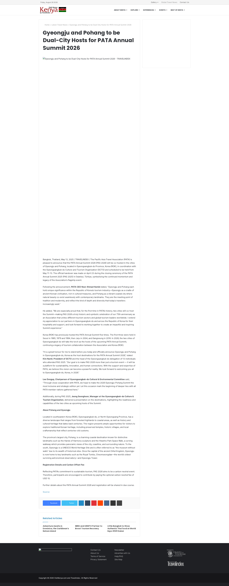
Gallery (154, 2)
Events (162, 10)
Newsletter (119, 550)
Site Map (118, 559)
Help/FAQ (118, 556)
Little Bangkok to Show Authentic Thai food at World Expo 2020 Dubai (121, 528)
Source (46, 492)
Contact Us (184, 2)
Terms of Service (98, 556)
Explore (134, 10)
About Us (95, 553)
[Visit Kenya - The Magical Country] (53, 10)
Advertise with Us (122, 553)
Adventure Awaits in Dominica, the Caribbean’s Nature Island (56, 528)
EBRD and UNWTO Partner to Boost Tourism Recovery (88, 527)
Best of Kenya (177, 10)
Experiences (148, 10)
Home (47, 25)
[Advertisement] (166, 46)
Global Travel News (169, 2)
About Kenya (119, 10)
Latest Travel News (59, 25)
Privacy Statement (99, 559)
